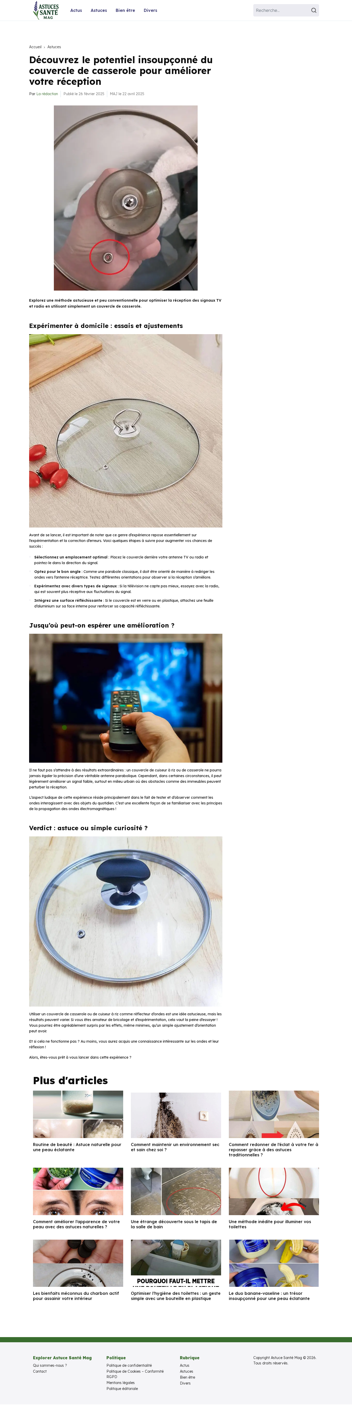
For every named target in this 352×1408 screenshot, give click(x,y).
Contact (40, 1371)
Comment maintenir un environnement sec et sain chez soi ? (175, 1147)
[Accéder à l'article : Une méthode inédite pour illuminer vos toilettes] (274, 1191)
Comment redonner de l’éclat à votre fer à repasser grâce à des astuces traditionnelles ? (273, 1149)
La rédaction (47, 94)
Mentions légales (120, 1382)
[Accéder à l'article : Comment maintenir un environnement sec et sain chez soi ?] (176, 1114)
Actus (76, 10)
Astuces (99, 10)
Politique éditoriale (122, 1388)
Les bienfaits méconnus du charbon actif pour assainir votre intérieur (76, 1296)
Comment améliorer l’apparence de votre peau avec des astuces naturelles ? (76, 1224)
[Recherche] (314, 10)
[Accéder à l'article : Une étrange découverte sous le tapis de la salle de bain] (176, 1191)
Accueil (35, 47)
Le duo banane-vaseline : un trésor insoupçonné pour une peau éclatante (269, 1296)
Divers (150, 10)
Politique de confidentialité (129, 1365)
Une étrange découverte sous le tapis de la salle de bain (174, 1224)
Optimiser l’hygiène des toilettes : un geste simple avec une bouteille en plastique (176, 1296)
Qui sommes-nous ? (50, 1365)
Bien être (125, 10)
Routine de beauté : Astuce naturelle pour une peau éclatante (77, 1147)
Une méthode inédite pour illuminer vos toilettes (270, 1224)
